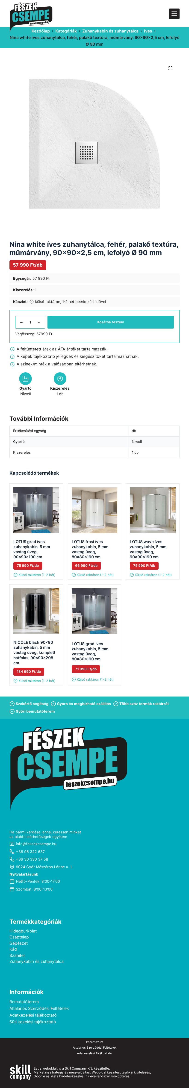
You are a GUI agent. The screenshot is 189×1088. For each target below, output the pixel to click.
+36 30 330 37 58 (32, 859)
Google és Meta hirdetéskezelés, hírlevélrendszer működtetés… (83, 1076)
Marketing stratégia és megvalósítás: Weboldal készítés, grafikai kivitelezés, (93, 1072)
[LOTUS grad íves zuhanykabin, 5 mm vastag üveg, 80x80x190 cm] (95, 611)
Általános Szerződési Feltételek (39, 1008)
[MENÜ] (174, 14)
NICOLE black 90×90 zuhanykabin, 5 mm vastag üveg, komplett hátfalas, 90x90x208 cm (34, 652)
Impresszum (94, 1042)
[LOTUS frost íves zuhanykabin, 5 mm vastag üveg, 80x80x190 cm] (95, 510)
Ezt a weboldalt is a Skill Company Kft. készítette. (72, 1068)
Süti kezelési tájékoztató (32, 1021)
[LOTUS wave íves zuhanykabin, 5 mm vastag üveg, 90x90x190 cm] (153, 510)
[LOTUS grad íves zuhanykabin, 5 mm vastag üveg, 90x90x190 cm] (36, 510)
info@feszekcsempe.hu (36, 843)
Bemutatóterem (24, 1001)
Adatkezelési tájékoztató (33, 1015)
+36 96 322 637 (30, 851)
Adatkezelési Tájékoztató (94, 1053)
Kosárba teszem (110, 322)
